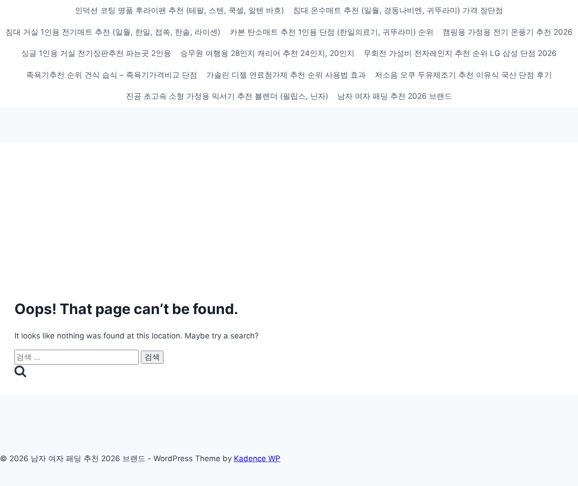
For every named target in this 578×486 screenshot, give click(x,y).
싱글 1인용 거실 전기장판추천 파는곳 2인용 (96, 53)
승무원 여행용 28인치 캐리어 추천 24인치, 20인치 (267, 53)
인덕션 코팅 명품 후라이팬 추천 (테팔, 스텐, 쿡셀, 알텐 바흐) (179, 10)
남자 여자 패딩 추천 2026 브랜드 (394, 96)
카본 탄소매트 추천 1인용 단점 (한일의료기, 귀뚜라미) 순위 (332, 32)
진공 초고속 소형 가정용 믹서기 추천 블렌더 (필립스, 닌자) (227, 96)
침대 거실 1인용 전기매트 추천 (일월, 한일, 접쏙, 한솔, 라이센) (112, 32)
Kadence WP (257, 458)
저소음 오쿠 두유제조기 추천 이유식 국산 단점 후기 (463, 74)
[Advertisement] (289, 225)
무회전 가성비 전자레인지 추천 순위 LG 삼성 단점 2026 (460, 53)
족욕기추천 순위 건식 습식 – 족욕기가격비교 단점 (111, 74)
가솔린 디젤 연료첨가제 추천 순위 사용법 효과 (286, 74)
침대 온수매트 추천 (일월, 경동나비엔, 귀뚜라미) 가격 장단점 (398, 10)
